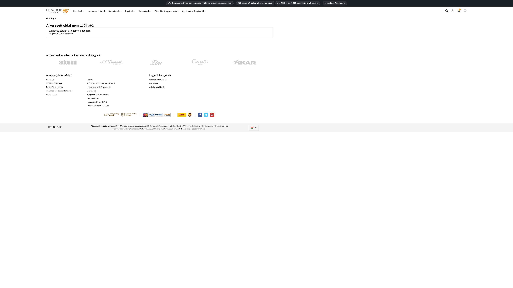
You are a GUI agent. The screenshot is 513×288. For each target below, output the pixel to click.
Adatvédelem (51, 95)
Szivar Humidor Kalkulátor (98, 106)
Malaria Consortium (111, 126)
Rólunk (90, 80)
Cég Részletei (93, 98)
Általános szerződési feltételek (59, 91)
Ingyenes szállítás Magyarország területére (202, 3)
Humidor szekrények (157, 80)
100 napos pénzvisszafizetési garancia (255, 3)
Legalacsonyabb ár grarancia (99, 87)
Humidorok (153, 83)
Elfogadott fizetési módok (97, 95)
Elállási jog (91, 91)
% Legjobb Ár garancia (335, 3)
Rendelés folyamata (54, 87)
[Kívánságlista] (465, 12)
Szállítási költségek (54, 83)
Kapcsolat (50, 80)
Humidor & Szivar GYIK (97, 102)
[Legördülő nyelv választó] (254, 127)
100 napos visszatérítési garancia (101, 83)
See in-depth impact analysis (193, 129)
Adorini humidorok (156, 87)
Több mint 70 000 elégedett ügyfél (299, 3)
